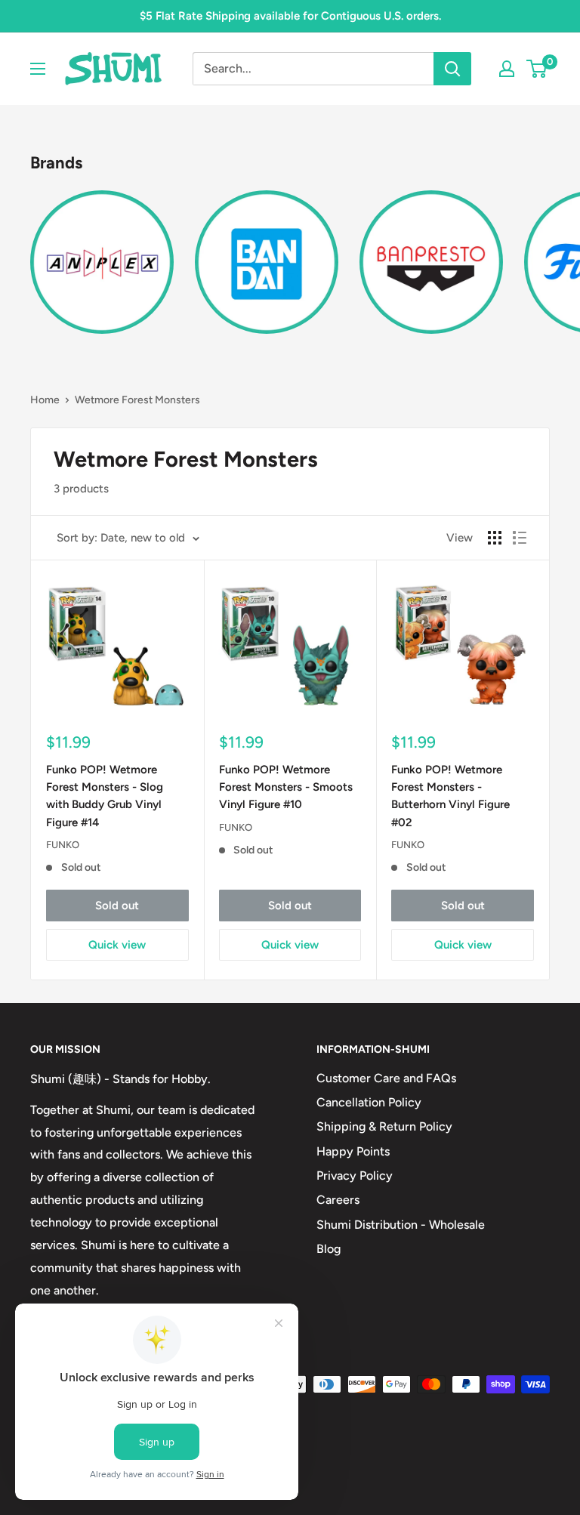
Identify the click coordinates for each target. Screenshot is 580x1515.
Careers (337, 1200)
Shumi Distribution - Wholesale (400, 1224)
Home (45, 399)
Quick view (117, 945)
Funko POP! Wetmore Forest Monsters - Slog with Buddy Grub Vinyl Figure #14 (104, 796)
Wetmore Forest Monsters (137, 399)
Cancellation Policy (368, 1102)
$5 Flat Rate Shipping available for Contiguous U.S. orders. (290, 16)
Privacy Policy (354, 1175)
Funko (62, 844)
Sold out (117, 905)
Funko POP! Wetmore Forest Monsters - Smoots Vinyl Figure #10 (286, 787)
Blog (328, 1249)
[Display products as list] (519, 538)
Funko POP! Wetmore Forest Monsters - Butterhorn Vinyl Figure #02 (450, 796)
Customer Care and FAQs (386, 1078)
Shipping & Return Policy (384, 1126)
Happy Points (353, 1151)
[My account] (506, 68)
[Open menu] (37, 69)
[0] (537, 69)
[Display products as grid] (494, 538)
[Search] (452, 68)
